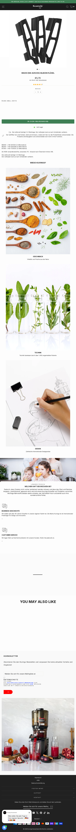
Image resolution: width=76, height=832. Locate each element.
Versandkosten (42, 80)
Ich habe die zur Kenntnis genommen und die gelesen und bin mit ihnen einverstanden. (22, 683)
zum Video (39, 578)
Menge (38, 88)
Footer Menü (37, 788)
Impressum (38, 777)
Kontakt (37, 797)
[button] (19, 113)
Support (37, 793)
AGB (31, 684)
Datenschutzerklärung (38, 783)
